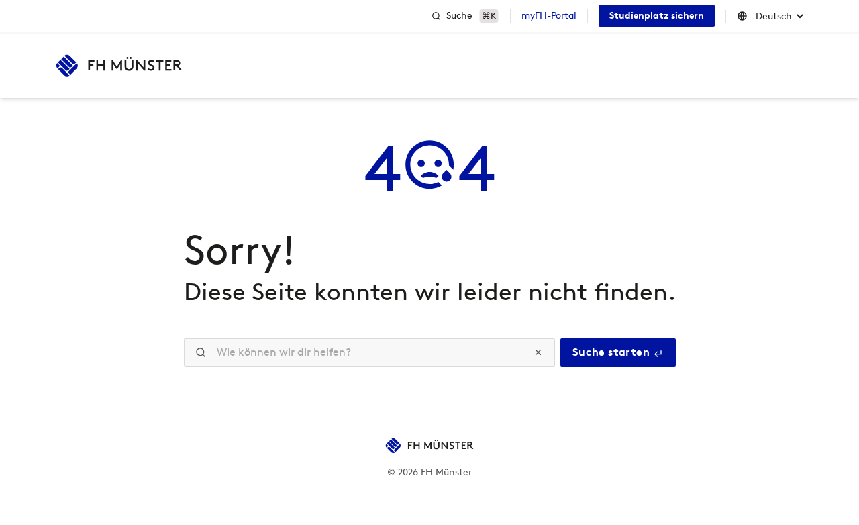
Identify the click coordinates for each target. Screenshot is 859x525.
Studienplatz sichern (656, 15)
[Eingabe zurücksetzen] (538, 352)
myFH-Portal (548, 15)
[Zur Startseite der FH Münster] (119, 65)
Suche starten (612, 352)
